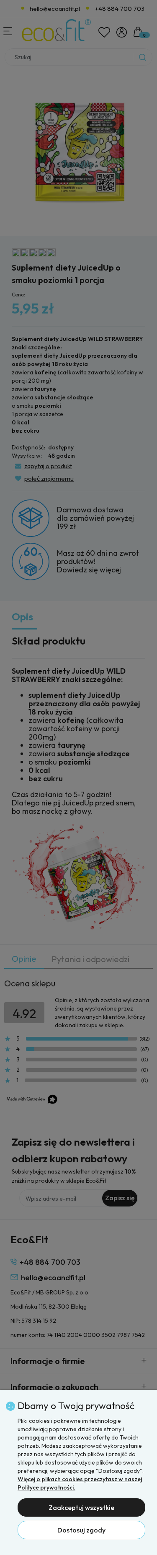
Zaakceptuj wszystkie (81, 1507)
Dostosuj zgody (81, 1530)
